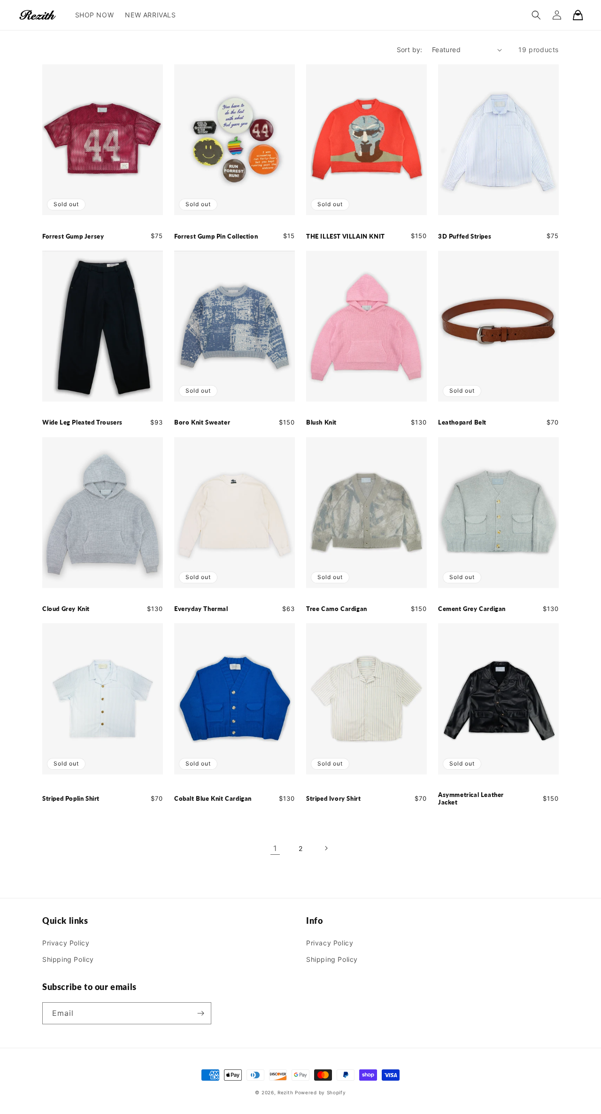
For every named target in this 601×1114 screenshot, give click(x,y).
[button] (536, 15)
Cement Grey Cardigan (472, 608)
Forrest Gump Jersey (73, 236)
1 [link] (275, 848)
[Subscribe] (200, 1013)
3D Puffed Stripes (464, 236)
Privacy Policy (65, 943)
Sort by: (410, 50)
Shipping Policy (68, 959)
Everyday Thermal (201, 608)
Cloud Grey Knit (66, 608)
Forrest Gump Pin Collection (216, 236)
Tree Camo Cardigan (336, 608)
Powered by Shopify (320, 1092)
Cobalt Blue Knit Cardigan (213, 798)
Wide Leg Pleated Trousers (82, 422)
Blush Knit (321, 422)
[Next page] (326, 848)
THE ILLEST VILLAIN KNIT (345, 236)
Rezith (285, 1092)
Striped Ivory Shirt (333, 798)
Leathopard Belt (462, 422)
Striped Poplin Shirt (71, 798)
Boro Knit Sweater (202, 422)
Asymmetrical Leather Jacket (471, 798)
